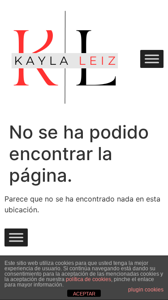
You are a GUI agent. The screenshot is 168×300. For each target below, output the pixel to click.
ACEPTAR (84, 293)
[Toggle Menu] (152, 58)
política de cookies (88, 279)
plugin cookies (146, 290)
